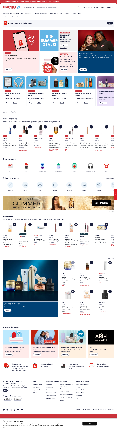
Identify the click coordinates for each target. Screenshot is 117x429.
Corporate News (64, 391)
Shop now (56, 1)
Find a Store (94, 354)
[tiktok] (15, 409)
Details (15, 103)
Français (78, 409)
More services (110, 178)
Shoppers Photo (80, 390)
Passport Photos (80, 392)
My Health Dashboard (39, 390)
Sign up (5, 390)
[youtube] (22, 409)
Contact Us (49, 384)
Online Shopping (37, 384)
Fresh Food (79, 395)
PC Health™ (79, 387)
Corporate (63, 389)
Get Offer (64, 69)
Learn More (22, 370)
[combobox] (57, 7)
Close (89, 423)
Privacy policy (110, 409)
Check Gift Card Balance (82, 384)
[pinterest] (11, 409)
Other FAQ (36, 392)
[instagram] (7, 409)
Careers (62, 400)
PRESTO (78, 398)
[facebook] (4, 409)
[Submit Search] (76, 7)
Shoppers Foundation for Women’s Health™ (66, 385)
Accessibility (86, 409)
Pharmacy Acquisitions (66, 397)
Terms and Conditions (98, 409)
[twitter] (18, 409)
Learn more (9, 354)
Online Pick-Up (50, 398)
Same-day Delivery (51, 395)
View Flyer (63, 48)
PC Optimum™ (37, 387)
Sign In (110, 23)
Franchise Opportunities (66, 394)
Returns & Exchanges (52, 390)
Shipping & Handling (51, 392)
